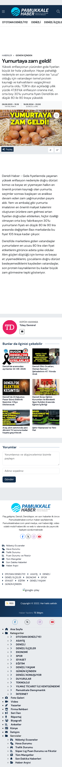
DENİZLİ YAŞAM (38, 580)
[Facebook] (22, 536)
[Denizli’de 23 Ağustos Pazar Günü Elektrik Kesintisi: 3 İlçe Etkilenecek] (16, 386)
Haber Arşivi (12, 565)
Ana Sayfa (16, 629)
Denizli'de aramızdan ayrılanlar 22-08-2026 (14, 367)
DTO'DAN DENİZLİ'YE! (15, 22)
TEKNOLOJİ (22, 682)
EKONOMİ (31, 577)
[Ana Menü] (3, 11)
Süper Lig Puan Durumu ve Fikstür (36, 751)
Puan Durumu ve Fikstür (18, 555)
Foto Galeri (17, 697)
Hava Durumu (13, 549)
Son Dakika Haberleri (16, 562)
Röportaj (15, 716)
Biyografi (16, 720)
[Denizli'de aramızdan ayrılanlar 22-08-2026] (16, 356)
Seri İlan (15, 713)
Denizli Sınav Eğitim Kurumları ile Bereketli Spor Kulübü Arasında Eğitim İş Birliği (43, 401)
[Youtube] (39, 536)
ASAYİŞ (34, 574)
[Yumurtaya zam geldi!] (31, 128)
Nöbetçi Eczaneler (15, 545)
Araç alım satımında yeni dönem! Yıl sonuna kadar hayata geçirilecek (15, 430)
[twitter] (27, 622)
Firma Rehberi (19, 709)
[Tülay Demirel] (10, 327)
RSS (11, 603)
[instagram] (39, 622)
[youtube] (52, 622)
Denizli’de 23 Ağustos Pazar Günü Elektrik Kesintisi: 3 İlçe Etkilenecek (13, 401)
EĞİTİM (21, 580)
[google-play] (31, 590)
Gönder (9, 479)
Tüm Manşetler (13, 559)
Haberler (7, 55)
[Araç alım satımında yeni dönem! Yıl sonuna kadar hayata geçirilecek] (16, 417)
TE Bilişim (38, 612)
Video (14, 701)
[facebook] (15, 622)
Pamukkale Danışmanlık (30, 690)
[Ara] (58, 12)
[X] (28, 536)
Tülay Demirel (28, 325)
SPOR (44, 577)
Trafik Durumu (13, 552)
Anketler (15, 724)
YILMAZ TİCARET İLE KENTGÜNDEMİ (37, 686)
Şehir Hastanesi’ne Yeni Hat (44, 429)
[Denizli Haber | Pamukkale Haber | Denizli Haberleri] (30, 11)
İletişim (15, 732)
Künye (14, 728)
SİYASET (9, 580)
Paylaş (9, 149)
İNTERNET (21, 694)
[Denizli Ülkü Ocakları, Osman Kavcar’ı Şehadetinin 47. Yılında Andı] (46, 356)
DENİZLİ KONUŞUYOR (28, 675)
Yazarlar (15, 705)
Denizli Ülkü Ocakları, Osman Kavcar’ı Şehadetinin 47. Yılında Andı (44, 370)
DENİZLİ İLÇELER (13, 577)
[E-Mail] (22, 331)
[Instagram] (33, 536)
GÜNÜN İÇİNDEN (24, 55)
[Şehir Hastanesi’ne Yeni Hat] (46, 417)
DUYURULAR (23, 678)
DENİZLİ (36, 22)
